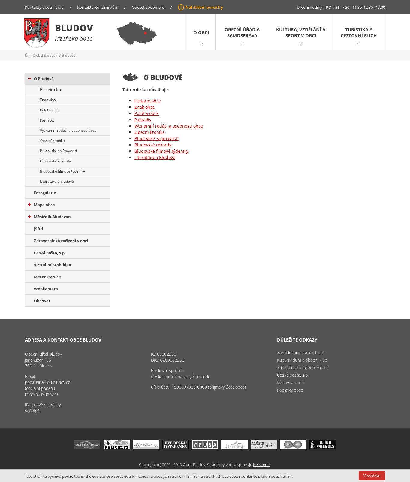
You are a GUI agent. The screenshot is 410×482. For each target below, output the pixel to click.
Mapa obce (44, 204)
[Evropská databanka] (175, 447)
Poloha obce (50, 110)
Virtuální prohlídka (52, 264)
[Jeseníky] (234, 447)
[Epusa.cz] (205, 447)
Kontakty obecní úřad (44, 7)
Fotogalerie (45, 192)
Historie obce (51, 89)
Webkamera (46, 288)
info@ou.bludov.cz (41, 394)
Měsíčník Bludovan (52, 216)
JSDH (38, 228)
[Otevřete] (146, 447)
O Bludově (66, 55)
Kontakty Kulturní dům (97, 7)
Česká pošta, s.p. (50, 252)
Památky (47, 120)
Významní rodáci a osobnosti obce (68, 130)
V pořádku (371, 475)
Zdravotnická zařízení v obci (61, 240)
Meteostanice (47, 276)
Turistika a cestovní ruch (359, 32)
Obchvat (42, 300)
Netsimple (261, 464)
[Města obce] (264, 447)
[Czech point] (293, 447)
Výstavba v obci (291, 382)
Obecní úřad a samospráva (242, 32)
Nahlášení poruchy (204, 7)
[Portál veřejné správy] (87, 447)
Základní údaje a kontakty (300, 352)
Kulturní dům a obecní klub (302, 360)
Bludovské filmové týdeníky (62, 171)
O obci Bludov (43, 55)
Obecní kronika (52, 140)
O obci (201, 32)
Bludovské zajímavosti (58, 150)
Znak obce (48, 99)
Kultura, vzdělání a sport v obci (300, 32)
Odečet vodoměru (148, 7)
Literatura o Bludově (57, 181)
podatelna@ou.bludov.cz (47, 382)
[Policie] (116, 447)
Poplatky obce (290, 390)
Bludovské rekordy (55, 161)
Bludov (74, 28)
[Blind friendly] (322, 447)
